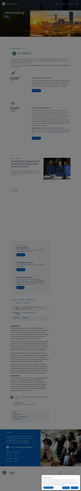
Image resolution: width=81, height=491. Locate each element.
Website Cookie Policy (60, 484)
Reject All (66, 487)
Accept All (74, 487)
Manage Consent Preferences (48, 487)
